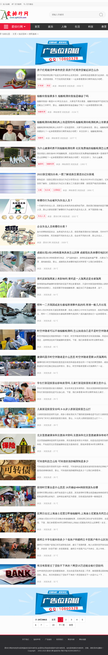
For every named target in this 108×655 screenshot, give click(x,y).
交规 (40, 190)
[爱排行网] (14, 14)
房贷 (48, 86)
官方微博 (18, 4)
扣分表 (47, 190)
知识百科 (23, 34)
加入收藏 (6, 4)
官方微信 (29, 4)
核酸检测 (41, 112)
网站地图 (82, 639)
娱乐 (50, 26)
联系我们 (59, 639)
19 (53, 625)
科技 (90, 26)
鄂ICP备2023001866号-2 (70, 651)
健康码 (40, 164)
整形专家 (71, 639)
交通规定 (57, 190)
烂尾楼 (40, 86)
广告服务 (48, 639)
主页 (14, 34)
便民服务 (33, 34)
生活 (77, 26)
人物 (64, 26)
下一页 (62, 625)
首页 (37, 26)
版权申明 (37, 639)
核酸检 (40, 138)
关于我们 (25, 639)
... (47, 625)
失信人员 (41, 216)
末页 (71, 625)
